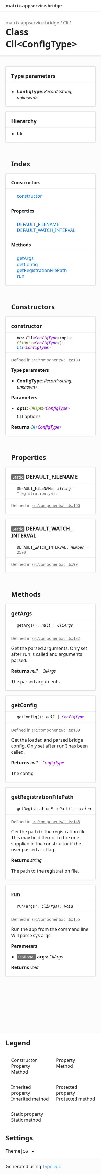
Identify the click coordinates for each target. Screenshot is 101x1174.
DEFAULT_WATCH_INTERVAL (46, 230)
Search (67, 5)
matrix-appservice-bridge (34, 6)
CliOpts (25, 343)
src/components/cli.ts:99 (55, 564)
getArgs (25, 258)
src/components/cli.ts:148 (56, 821)
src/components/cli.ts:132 (56, 638)
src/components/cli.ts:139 (56, 730)
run (20, 276)
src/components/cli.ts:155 (56, 919)
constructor (29, 196)
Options (78, 5)
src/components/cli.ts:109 (56, 360)
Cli (65, 23)
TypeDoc (51, 1166)
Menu (89, 5)
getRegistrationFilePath (42, 270)
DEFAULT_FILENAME (38, 224)
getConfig (27, 264)
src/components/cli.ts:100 (56, 505)
